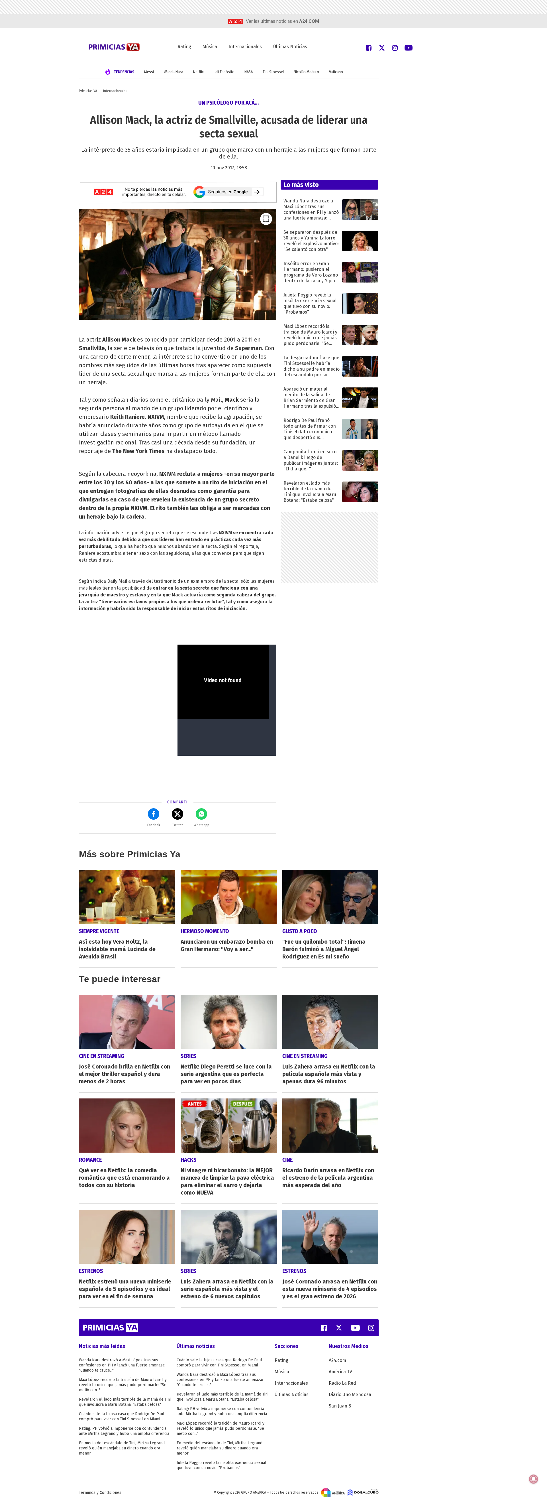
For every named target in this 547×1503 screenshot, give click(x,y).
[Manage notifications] (533, 1479)
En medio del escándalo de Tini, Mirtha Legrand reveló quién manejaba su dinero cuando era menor (122, 1448)
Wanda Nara (173, 72)
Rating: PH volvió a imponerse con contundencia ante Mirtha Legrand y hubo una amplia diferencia (124, 1431)
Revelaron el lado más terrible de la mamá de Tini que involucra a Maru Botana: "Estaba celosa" (125, 1402)
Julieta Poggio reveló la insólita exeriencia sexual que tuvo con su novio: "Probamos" (221, 1465)
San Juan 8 (340, 1406)
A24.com (337, 1360)
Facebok (153, 825)
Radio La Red (342, 1383)
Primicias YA (88, 91)
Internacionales (245, 46)
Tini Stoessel (273, 72)
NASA (248, 72)
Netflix (198, 72)
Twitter (177, 825)
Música (210, 46)
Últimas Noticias (290, 46)
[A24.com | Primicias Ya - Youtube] (409, 47)
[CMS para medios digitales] (363, 1492)
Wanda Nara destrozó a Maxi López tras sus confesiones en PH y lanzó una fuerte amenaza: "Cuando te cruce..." (122, 1365)
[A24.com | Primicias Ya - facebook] (369, 47)
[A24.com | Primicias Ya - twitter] (381, 47)
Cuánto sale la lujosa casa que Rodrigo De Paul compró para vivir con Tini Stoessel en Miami (121, 1416)
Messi (149, 72)
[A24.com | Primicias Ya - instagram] (395, 47)
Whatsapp (201, 825)
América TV (340, 1371)
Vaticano (336, 72)
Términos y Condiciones (100, 1492)
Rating (184, 46)
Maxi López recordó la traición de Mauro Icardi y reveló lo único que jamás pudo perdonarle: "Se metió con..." (123, 1384)
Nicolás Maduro (306, 72)
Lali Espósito (224, 72)
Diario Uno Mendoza (350, 1394)
